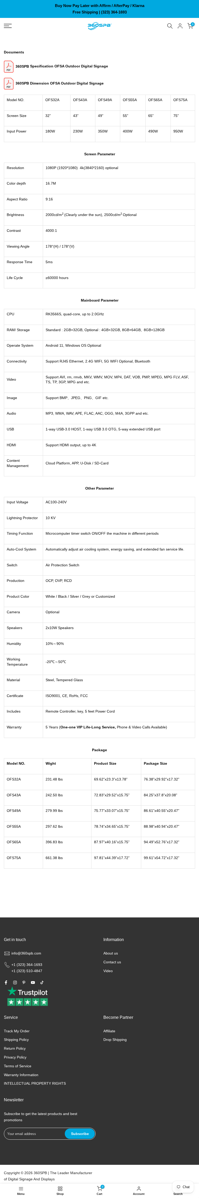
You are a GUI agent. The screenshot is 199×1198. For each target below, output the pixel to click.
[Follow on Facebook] (6, 982)
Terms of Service (17, 1066)
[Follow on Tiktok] (42, 982)
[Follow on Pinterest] (24, 982)
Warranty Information (21, 1075)
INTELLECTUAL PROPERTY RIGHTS (35, 1083)
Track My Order (17, 1031)
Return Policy (15, 1048)
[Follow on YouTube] (33, 982)
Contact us (112, 962)
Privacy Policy (15, 1057)
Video (108, 971)
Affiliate (109, 1031)
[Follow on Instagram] (15, 982)
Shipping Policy (16, 1039)
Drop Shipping (115, 1039)
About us (110, 953)
